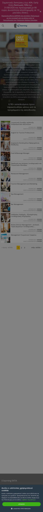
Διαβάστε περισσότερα (28, 500)
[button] (21, 509)
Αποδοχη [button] (21, 504)
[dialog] (21, 256)
